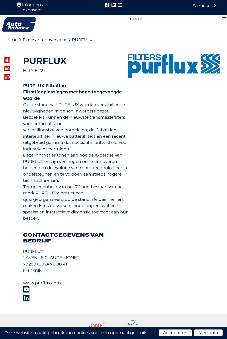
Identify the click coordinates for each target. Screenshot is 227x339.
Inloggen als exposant (34, 7)
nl (130, 19)
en (135, 19)
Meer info (208, 332)
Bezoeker (203, 5)
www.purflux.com (42, 282)
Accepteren (175, 332)
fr (140, 19)
